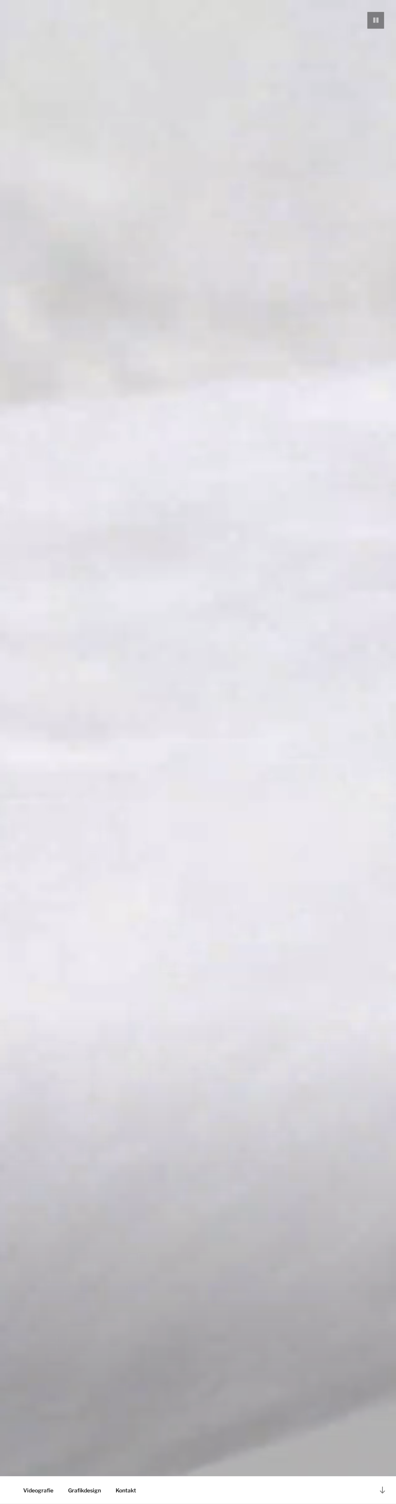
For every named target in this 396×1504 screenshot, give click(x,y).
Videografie (38, 1490)
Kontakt (126, 1490)
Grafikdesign (84, 1490)
